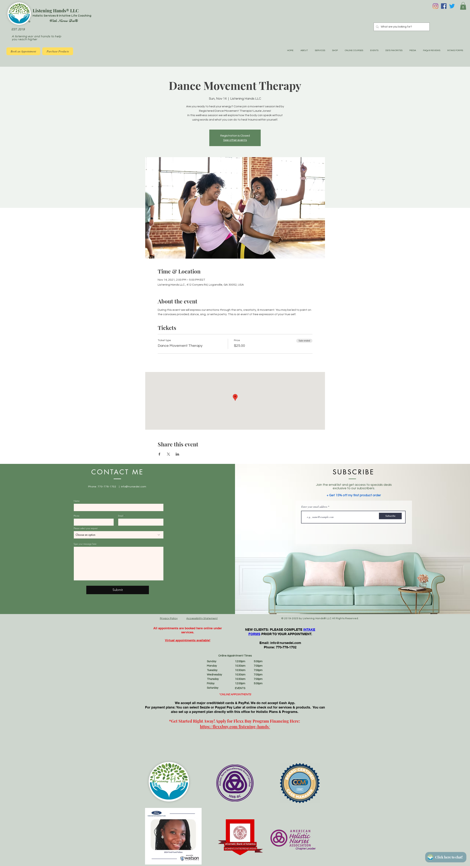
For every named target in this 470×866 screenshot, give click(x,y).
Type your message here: (85, 544)
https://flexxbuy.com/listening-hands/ (235, 726)
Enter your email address (314, 506)
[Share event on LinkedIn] (177, 454)
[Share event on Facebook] (159, 454)
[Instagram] (435, 6)
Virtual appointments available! (187, 640)
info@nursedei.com (133, 486)
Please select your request (85, 528)
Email (120, 516)
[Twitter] (452, 6)
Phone (76, 516)
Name (76, 501)
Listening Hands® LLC (56, 10)
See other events (235, 140)
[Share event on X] (168, 454)
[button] (463, 6)
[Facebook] (443, 6)
